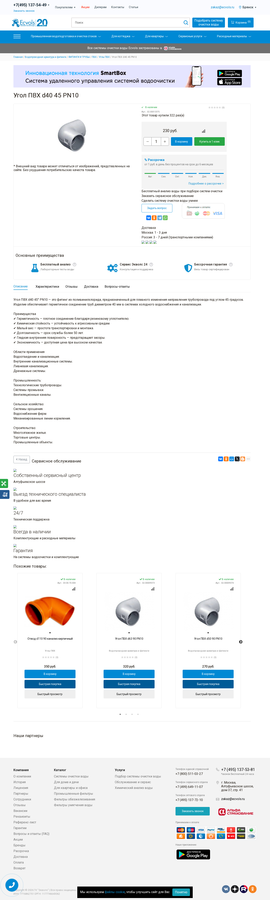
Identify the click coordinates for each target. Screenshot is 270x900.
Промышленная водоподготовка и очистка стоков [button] (64, 36)
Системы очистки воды (71, 776)
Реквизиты (21, 816)
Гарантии (19, 828)
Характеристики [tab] (47, 286)
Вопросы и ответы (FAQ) (31, 834)
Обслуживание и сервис (133, 782)
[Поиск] (185, 23)
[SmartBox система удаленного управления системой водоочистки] (132, 76)
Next (241, 642)
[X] (237, 459)
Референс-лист (24, 822)
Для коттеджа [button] (120, 36)
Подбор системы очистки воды (138, 776)
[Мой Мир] (231, 459)
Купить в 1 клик (209, 141)
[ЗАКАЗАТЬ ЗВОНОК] (12, 885)
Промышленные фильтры (73, 793)
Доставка (20, 857)
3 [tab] (132, 714)
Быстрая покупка (50, 684)
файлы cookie (115, 892)
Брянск (250, 7)
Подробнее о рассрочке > (206, 183)
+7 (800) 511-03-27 (189, 774)
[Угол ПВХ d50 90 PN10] (208, 611)
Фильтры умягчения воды (73, 805)
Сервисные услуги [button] (190, 36)
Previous (15, 642)
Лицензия (20, 788)
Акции (85, 7)
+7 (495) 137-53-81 (238, 769)
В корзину (181, 141)
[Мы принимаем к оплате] (216, 833)
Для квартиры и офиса (71, 788)
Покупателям (65, 7)
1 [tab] (120, 714)
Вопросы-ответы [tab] (117, 286)
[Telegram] (159, 217)
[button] (17, 37)
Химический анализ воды (134, 788)
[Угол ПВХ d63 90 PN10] (129, 611)
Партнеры (20, 793)
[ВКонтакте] (148, 217)
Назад (22, 459)
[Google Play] (193, 854)
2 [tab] (126, 714)
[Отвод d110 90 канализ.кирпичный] (50, 611)
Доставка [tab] (91, 286)
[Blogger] (242, 459)
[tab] (50, 633)
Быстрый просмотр (50, 694)
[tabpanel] (50, 640)
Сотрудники (22, 799)
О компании (22, 776)
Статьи (133, 7)
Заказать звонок (24, 10)
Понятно (181, 892)
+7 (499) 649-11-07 (189, 787)
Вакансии (20, 811)
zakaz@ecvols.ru (222, 7)
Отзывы (19, 805)
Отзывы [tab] (71, 286)
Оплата (18, 862)
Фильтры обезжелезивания (74, 799)
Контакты (117, 7)
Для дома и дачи (66, 782)
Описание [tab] (20, 286)
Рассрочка (21, 851)
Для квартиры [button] (154, 36)
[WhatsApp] (165, 217)
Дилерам (100, 7)
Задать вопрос (157, 208)
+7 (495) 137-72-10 (189, 800)
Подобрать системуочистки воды (208, 22)
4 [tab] (138, 714)
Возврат (19, 868)
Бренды (19, 845)
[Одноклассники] (154, 217)
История (19, 782)
